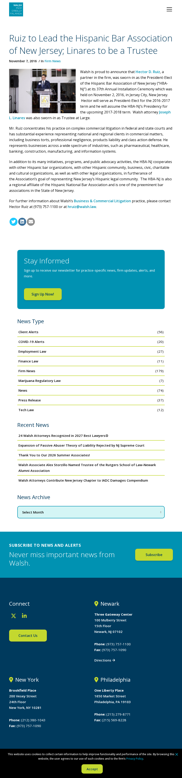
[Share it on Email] (31, 222)
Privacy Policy (134, 758)
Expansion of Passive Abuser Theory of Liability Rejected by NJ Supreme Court (81, 445)
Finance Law (28, 361)
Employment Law (32, 351)
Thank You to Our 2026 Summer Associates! (54, 455)
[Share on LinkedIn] (22, 222)
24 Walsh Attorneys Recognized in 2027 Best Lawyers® (63, 435)
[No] (176, 754)
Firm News (53, 61)
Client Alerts (28, 332)
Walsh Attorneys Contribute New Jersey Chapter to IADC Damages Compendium (83, 480)
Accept (92, 769)
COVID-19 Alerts (31, 341)
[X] (13, 615)
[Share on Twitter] (14, 222)
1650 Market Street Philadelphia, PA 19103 (112, 696)
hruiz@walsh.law (82, 206)
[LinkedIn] (24, 615)
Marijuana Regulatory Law (39, 380)
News (22, 390)
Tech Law (26, 410)
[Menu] (169, 9)
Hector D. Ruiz (148, 71)
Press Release (29, 400)
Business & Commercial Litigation (102, 200)
